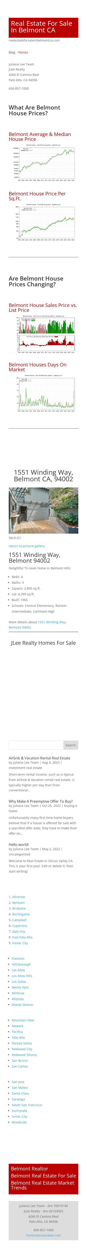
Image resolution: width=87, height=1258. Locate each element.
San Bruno (19, 1060)
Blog (12, 52)
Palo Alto (18, 1037)
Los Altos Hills (22, 976)
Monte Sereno (22, 1004)
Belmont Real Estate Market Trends (42, 1185)
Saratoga (18, 1099)
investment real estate (25, 768)
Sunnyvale (19, 1111)
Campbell (19, 920)
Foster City (20, 943)
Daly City (18, 931)
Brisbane (19, 908)
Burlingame (21, 914)
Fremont (18, 958)
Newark (17, 1026)
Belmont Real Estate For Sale (43, 1175)
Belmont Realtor (29, 1168)
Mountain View (23, 1020)
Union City (19, 1116)
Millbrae (18, 993)
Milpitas (18, 999)
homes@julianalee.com (43, 1235)
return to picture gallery (27, 546)
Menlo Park (20, 987)
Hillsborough (21, 964)
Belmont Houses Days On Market (38, 367)
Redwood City (22, 1049)
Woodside (19, 1122)
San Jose (18, 1082)
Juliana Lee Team (26, 762)
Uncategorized (19, 854)
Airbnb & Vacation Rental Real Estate (39, 758)
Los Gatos (19, 981)
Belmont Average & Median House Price (40, 136)
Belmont (18, 902)
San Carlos (20, 1066)
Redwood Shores (24, 1055)
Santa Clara (20, 1093)
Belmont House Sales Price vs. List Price (43, 307)
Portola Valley (22, 1043)
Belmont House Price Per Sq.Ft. (37, 196)
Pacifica (17, 1032)
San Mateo (20, 1087)
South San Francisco (27, 1105)
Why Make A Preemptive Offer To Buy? (41, 801)
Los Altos (18, 970)
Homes (23, 52)
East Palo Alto (22, 937)
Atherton (18, 897)
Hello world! (19, 844)
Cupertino (19, 926)
